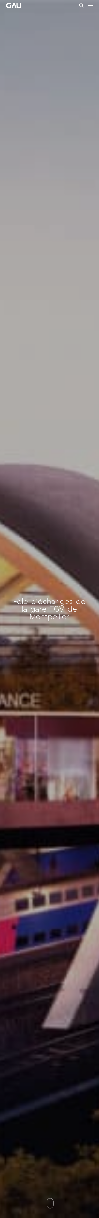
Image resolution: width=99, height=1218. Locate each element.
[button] (90, 5)
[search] (81, 5)
